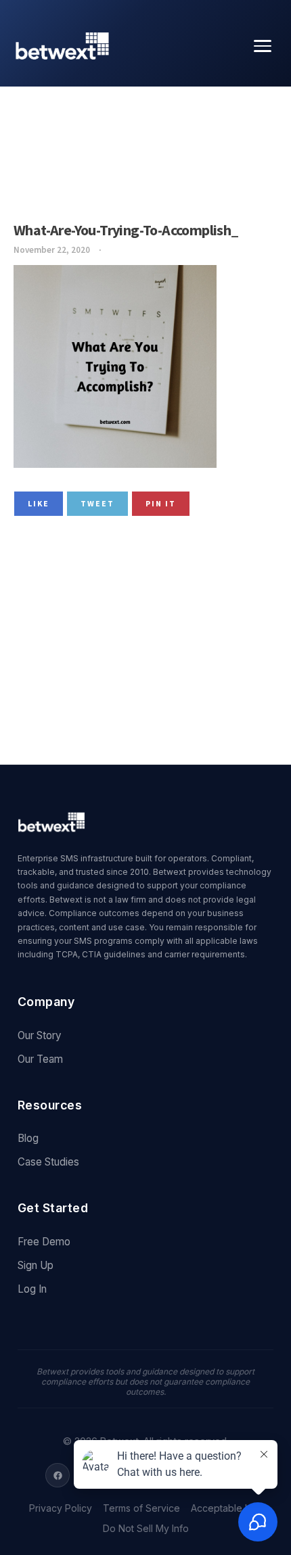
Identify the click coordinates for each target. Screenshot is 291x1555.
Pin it (161, 503)
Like (38, 503)
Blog (28, 1138)
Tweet (97, 503)
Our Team (40, 1059)
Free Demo (44, 1241)
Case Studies (48, 1161)
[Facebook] (57, 1475)
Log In (32, 1289)
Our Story (40, 1035)
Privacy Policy (60, 1508)
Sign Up (35, 1265)
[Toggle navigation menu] (262, 45)
